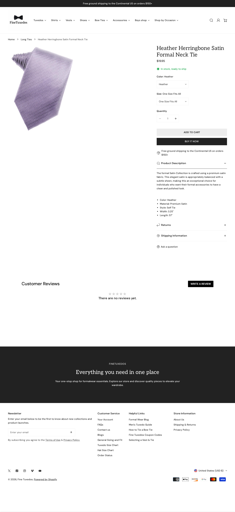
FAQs (100, 424)
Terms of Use (52, 440)
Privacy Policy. (71, 440)
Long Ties (26, 39)
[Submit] (71, 432)
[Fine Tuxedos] (18, 20)
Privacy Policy (182, 429)
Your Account (105, 419)
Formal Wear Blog (139, 419)
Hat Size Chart (106, 450)
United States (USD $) (211, 470)
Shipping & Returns (185, 424)
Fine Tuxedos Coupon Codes (145, 435)
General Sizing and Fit (110, 440)
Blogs (101, 435)
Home (11, 39)
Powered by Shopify (45, 479)
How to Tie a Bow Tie (141, 429)
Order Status (105, 455)
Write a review (201, 284)
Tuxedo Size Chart (108, 445)
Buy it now (192, 141)
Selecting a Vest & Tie (141, 440)
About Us (179, 419)
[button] (225, 20)
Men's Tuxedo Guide (140, 424)
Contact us (104, 429)
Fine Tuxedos (25, 479)
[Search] (211, 20)
